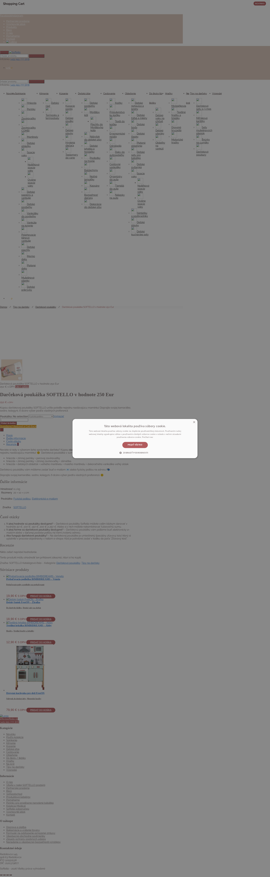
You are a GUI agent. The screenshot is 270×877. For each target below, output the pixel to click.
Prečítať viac (147, 437)
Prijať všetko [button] (135, 445)
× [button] (194, 422)
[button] (135, 452)
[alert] (135, 438)
